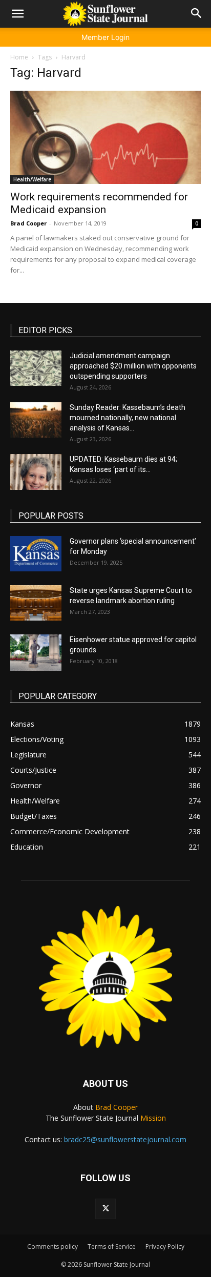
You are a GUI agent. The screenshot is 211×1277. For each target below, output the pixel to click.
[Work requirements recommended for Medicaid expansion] (105, 137)
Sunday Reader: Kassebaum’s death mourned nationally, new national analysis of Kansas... (127, 417)
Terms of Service (112, 1246)
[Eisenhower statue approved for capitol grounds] (35, 652)
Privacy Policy (164, 1246)
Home (19, 57)
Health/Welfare (32, 179)
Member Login (105, 37)
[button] (17, 14)
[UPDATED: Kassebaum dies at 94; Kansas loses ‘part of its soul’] (35, 472)
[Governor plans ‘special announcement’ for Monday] (35, 553)
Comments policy (52, 1246)
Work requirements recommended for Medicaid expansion (99, 203)
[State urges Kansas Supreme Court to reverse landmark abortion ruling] (35, 603)
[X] (105, 1209)
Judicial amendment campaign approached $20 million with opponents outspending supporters (133, 366)
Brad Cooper (28, 223)
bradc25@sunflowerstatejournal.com (125, 1139)
